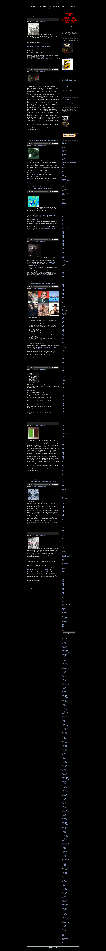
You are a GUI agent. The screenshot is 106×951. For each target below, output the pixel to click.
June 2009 (64, 910)
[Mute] (53, 19)
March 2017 (64, 787)
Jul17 (63, 395)
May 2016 (64, 801)
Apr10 (63, 206)
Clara (31, 58)
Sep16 (63, 591)
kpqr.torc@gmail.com (40, 268)
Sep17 (63, 592)
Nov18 (63, 515)
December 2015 (65, 807)
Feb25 (63, 337)
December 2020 (65, 728)
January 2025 (64, 663)
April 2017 (64, 786)
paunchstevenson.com (53, 348)
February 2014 (65, 836)
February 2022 (65, 709)
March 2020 (64, 740)
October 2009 (64, 905)
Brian (63, 265)
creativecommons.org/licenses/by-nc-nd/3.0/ (46, 347)
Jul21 (63, 400)
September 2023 (65, 684)
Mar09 (63, 437)
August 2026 (64, 638)
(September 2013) (50, 263)
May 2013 (64, 848)
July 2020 (64, 734)
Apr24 (63, 224)
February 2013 (65, 852)
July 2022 (64, 703)
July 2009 (64, 909)
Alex (62, 200)
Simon (63, 607)
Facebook (69, 99)
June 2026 (64, 641)
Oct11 (63, 530)
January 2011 (64, 885)
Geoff (63, 346)
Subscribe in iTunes (67, 90)
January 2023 (64, 695)
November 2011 (65, 872)
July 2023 (64, 687)
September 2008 (65, 922)
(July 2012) (38, 263)
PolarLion (64, 562)
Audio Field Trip (65, 228)
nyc (62, 526)
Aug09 (63, 231)
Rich (62, 575)
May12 (63, 469)
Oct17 (63, 538)
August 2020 (64, 733)
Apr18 (63, 216)
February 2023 (65, 693)
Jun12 (63, 412)
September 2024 (65, 668)
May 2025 (64, 658)
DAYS (63, 273)
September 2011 (65, 875)
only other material (41, 160)
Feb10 (63, 317)
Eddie (63, 309)
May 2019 (64, 753)
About (63, 145)
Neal (63, 495)
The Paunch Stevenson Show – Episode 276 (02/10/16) (43, 283)
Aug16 (63, 240)
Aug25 (63, 252)
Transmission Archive (66, 183)
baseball (63, 255)
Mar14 (63, 444)
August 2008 (64, 924)
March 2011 (64, 883)
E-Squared (64, 308)
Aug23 (63, 249)
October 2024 (64, 667)
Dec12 (63, 286)
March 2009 (64, 914)
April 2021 (64, 722)
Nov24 (63, 523)
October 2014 (64, 826)
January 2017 (64, 790)
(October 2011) (52, 262)
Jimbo (39, 58)
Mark (63, 462)
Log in (63, 935)
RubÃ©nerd (42, 176)
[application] (43, 19)
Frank (37, 58)
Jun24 (63, 428)
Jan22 (63, 370)
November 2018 (65, 761)
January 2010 (64, 901)
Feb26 (63, 338)
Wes (62, 625)
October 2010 (64, 889)
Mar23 (63, 456)
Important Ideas (65, 160)
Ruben (47, 182)
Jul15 (63, 392)
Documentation (65, 189)
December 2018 (65, 760)
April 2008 (64, 929)
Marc (63, 461)
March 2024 (64, 676)
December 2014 (65, 823)
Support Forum (65, 193)
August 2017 (64, 781)
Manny (63, 436)
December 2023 (65, 680)
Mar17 (63, 448)
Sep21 (63, 597)
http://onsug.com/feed (67, 86)
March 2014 (64, 835)
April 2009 (64, 913)
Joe (48, 582)
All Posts (63, 147)
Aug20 (63, 245)
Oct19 (63, 540)
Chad (28, 58)
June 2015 (64, 815)
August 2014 (64, 828)
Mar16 (63, 446)
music (47, 58)
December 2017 (65, 775)
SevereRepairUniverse (66, 604)
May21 (63, 481)
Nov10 (63, 170)
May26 (63, 487)
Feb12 (63, 319)
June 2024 (64, 672)
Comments (65, 938)
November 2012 (65, 856)
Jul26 (63, 407)
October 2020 (64, 730)
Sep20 (63, 596)
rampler (63, 569)
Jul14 (63, 391)
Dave (63, 272)
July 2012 (64, 861)
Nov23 (63, 522)
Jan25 (63, 374)
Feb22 (63, 333)
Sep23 (63, 600)
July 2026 (64, 639)
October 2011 (64, 873)
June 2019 (64, 752)
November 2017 (65, 777)
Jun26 (63, 431)
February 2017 (65, 789)
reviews (63, 573)
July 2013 (64, 846)
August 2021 (64, 717)
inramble (63, 350)
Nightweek (64, 499)
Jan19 (63, 366)
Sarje (63, 579)
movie (44, 58)
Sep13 (63, 587)
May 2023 (64, 689)
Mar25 (63, 458)
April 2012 (64, 865)
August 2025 (64, 654)
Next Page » (30, 588)
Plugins (63, 190)
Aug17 (63, 241)
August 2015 (64, 813)
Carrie (63, 267)
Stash (28, 390)
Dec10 (63, 152)
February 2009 (65, 916)
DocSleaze (64, 305)
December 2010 (65, 887)
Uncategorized (65, 617)
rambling (63, 568)
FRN (62, 343)
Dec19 (63, 296)
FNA (62, 156)
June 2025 (64, 656)
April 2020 (64, 738)
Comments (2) (54, 182)
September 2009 (65, 906)
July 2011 (64, 877)
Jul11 (63, 387)
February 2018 (65, 773)
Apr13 (63, 210)
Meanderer (64, 489)
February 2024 (65, 678)
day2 (63, 276)
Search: (64, 630)
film (62, 339)
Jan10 (63, 354)
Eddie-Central (64, 310)
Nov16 (63, 513)
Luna (63, 435)
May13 (63, 470)
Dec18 (63, 294)
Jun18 (63, 420)
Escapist (63, 311)
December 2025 (65, 648)
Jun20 (63, 423)
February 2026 (65, 646)
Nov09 (63, 503)
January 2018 (64, 774)
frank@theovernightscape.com (69, 80)
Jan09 (63, 353)
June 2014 (64, 831)
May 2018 (64, 769)
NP (62, 171)
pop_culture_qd (65, 563)
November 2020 (65, 729)
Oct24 (63, 547)
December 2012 (65, 855)
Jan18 (63, 364)
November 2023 (65, 682)
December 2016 (65, 791)
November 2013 (65, 840)
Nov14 (63, 510)
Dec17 (63, 293)
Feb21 (63, 331)
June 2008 (64, 926)
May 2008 (64, 928)
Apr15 (63, 212)
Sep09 (63, 581)
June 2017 (64, 783)
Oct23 (63, 546)
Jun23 (63, 427)
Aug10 (63, 149)
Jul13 (63, 390)
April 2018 (64, 770)
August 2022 (64, 701)
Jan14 (63, 359)
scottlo (63, 580)
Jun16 (63, 417)
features (63, 314)
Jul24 (63, 404)
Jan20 (63, 367)
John (63, 383)
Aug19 (63, 244)
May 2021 (64, 721)
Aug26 (63, 253)
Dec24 (63, 302)
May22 (63, 482)
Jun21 (63, 424)
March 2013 (64, 851)
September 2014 (65, 827)
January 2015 (64, 822)
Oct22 (63, 544)
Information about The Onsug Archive (69, 162)
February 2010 (65, 900)
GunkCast (64, 347)
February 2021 (65, 725)
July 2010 (64, 893)
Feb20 (63, 330)
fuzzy (63, 345)
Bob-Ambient (64, 260)
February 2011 (65, 884)
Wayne (63, 624)
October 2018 (64, 762)
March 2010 (64, 899)
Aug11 (63, 233)
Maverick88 (64, 464)
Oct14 (63, 534)
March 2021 (64, 724)
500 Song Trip (65, 143)
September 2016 (65, 795)
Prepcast (63, 565)
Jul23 (63, 403)
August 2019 (64, 749)
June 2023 (64, 688)
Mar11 (63, 168)
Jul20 (63, 399)
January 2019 (64, 758)
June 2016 (64, 799)
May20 (63, 480)
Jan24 (63, 372)
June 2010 (64, 895)
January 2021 (64, 727)
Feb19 (63, 329)
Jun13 (63, 413)
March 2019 (64, 756)
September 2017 (65, 779)
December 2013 (65, 839)
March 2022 (64, 708)
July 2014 (64, 830)
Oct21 (63, 543)
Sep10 (63, 175)
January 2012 (64, 869)
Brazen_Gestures (65, 261)
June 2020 (64, 736)
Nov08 (63, 502)
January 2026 (64, 647)
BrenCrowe (64, 263)
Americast (64, 202)
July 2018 (64, 766)
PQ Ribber (40, 49)
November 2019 (65, 745)
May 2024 (64, 674)
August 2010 (64, 892)
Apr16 (63, 214)
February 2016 (65, 805)
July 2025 (64, 655)
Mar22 (63, 454)
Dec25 (63, 304)
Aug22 (63, 248)
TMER (63, 613)
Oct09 (63, 527)
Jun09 (63, 408)
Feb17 (63, 326)
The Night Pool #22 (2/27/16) (43, 364)
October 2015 (64, 810)
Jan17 (63, 363)
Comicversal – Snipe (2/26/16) (43, 530)
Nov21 (63, 519)
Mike (42, 58)
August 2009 (64, 908)
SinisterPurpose (65, 608)
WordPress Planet (65, 195)
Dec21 (63, 298)
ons (62, 552)
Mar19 (63, 450)
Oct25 (63, 548)
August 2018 (64, 765)
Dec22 (63, 300)
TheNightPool (52, 412)
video (63, 620)
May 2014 (64, 832)
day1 (63, 274)
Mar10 (63, 438)
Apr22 (63, 222)
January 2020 (64, 742)
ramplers (53, 228)
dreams (63, 306)
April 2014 (64, 834)
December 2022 (65, 696)
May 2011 (64, 880)
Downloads (64, 154)
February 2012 (65, 868)
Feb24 (63, 335)
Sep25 (63, 603)
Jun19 (63, 421)
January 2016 (64, 806)
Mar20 (63, 452)
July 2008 (64, 925)
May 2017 (64, 785)
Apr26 (63, 227)
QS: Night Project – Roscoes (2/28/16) (43, 188)
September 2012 (65, 859)
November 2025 (65, 650)
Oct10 (63, 172)
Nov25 (63, 524)
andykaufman (64, 203)
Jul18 (63, 396)
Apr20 (63, 219)
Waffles (63, 622)
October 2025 (64, 651)
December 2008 (65, 918)
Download (43, 21)
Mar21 (63, 453)
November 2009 (65, 904)
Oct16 (63, 536)
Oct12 (63, 531)
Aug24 (63, 251)
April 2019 (64, 754)
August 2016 (64, 797)
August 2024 (64, 670)
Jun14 (63, 415)
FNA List (63, 158)
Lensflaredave (65, 433)
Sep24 (63, 601)
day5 (63, 280)
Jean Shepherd (65, 376)
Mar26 (63, 460)
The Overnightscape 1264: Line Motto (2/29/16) (43, 66)
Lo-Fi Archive (64, 167)
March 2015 (64, 819)
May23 (63, 483)
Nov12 (63, 507)
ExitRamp (64, 313)
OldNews (63, 551)
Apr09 (63, 204)
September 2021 (65, 716)
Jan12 (63, 356)
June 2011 (64, 879)
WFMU (63, 626)
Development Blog (65, 188)
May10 (63, 466)
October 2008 (64, 921)
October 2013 (64, 842)
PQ (59, 58)
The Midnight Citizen (44, 274)
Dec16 (63, 292)
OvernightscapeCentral (54, 58)
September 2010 (65, 890)
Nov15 (63, 511)
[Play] (29, 19)
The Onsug (64, 179)
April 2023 (64, 691)
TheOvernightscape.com (70, 111)
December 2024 (65, 664)
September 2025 (65, 652)
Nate (63, 494)
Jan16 (63, 362)
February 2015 (65, 820)
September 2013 (65, 843)
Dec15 (63, 290)
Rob (62, 576)
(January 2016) (34, 265)
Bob (62, 259)
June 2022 (64, 704)
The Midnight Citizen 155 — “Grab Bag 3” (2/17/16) (43, 236)
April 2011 (64, 881)
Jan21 (63, 368)
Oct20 (63, 542)
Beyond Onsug (65, 150)
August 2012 (64, 860)
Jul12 (63, 388)
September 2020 (65, 732)
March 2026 (64, 644)
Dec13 (63, 288)
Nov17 (63, 514)
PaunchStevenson (50, 356)
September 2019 (65, 748)
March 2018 (64, 771)
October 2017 (64, 778)
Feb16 (34, 58)
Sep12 (63, 585)
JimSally (63, 380)
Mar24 (63, 457)
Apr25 (63, 226)
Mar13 (63, 442)
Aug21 (63, 247)
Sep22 (63, 599)
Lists (62, 166)
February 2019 (65, 757)
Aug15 (63, 239)
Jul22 (63, 401)
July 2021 (64, 719)
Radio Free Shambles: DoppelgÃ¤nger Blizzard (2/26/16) (43, 481)
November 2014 (65, 824)
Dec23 (63, 301)
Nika (62, 501)
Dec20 (63, 297)
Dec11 (63, 285)
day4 (63, 278)
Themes (63, 194)
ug (62, 616)
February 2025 (65, 662)
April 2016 (64, 802)
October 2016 (64, 794)
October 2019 (64, 746)
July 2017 (64, 782)
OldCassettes (64, 550)
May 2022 (64, 705)
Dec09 (63, 282)
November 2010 (65, 888)
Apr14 (63, 211)
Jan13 (63, 358)
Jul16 (63, 394)
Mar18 (63, 449)
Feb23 (63, 334)
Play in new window (36, 21)
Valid (64, 939)
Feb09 (63, 315)
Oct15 (63, 535)
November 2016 (65, 793)
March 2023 (64, 692)
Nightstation (64, 498)
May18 (63, 477)
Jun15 (63, 416)
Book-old (63, 151)
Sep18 (63, 593)
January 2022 (64, 711)
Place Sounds (64, 560)
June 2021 (64, 720)
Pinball (63, 559)
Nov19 (63, 517)
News (63, 497)
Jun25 (63, 429)
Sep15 (63, 589)
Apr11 (63, 207)
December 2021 (65, 712)
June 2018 (64, 768)
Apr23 (63, 223)
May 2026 (64, 642)
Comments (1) (53, 474)
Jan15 (63, 360)
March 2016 (64, 803)
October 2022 (64, 699)
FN (62, 341)
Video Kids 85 (64, 621)
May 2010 (64, 896)
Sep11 (63, 584)
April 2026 (64, 643)
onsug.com (30, 54)
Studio (63, 610)
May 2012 (64, 864)
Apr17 (63, 215)
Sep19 (63, 595)
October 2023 (64, 683)
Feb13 (63, 321)
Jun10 (63, 409)
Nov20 (63, 518)
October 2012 (64, 857)
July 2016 (64, 798)
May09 (63, 465)
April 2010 (64, 897)
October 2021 (64, 715)
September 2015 (65, 811)
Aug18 (63, 243)
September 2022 (65, 700)
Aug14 (63, 237)
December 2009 (65, 902)
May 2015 (64, 816)
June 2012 (64, 863)
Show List (64, 176)
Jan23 (63, 371)
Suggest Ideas (65, 191)
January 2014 (64, 838)
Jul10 (63, 164)
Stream (63, 178)
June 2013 (64, 847)
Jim (62, 378)
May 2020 (64, 737)
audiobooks (64, 229)
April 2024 (64, 675)
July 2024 (64, 671)
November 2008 (65, 920)
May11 (63, 468)
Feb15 (63, 323)
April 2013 (64, 849)
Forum (63, 159)
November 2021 (65, 713)
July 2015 (64, 814)
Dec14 (63, 289)
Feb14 (63, 322)
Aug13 (63, 236)
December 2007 (65, 930)
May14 (63, 472)
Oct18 (63, 539)
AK (62, 146)
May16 (63, 474)
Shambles (50, 522)
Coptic (63, 270)
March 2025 (64, 660)
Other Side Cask (65, 174)
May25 (63, 486)
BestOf (63, 257)
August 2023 (64, 686)
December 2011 (65, 871)
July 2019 (64, 750)
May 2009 (64, 912)
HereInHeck (64, 349)
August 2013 (64, 844)
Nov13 (63, 509)
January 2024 (64, 679)
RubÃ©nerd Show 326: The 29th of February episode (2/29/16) (43, 140)
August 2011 (64, 876)
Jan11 (63, 163)
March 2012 (64, 867)
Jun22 (63, 425)
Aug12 (63, 235)
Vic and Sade (64, 618)
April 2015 (64, 818)
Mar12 (63, 441)
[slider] (56, 19)
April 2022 (64, 707)
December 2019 (65, 744)
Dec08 (63, 281)
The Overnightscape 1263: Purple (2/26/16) (43, 420)
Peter (63, 558)
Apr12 (63, 208)
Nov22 (63, 521)
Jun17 (63, 419)
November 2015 (65, 809)
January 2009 (64, 917)
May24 (63, 485)
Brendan (63, 264)
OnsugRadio (64, 554)
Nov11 (63, 506)
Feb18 (63, 327)
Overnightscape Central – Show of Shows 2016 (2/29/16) (43, 16)
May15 (63, 473)
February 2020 (65, 741)
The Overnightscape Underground (53, 6)
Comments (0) (32, 59)
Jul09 (63, 384)
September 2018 (65, 763)
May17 (63, 476)
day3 (63, 277)
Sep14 (63, 588)
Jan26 (63, 375)
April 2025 (64, 659)
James (63, 351)
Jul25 (63, 405)
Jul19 (63, 397)
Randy (63, 572)
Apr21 (63, 220)
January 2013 (64, 854)
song (63, 609)
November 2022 (65, 697)
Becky (63, 256)
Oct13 (63, 532)
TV (62, 614)
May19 (63, 478)
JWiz (63, 432)
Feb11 (63, 155)
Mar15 (63, 445)
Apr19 (63, 218)
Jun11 (63, 411)
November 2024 (65, 666)
